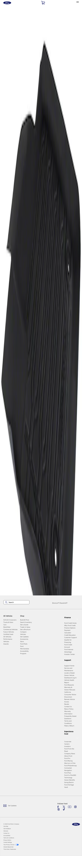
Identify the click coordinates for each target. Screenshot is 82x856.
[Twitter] (64, 807)
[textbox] (16, 602)
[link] (6, 826)
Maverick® (63, 603)
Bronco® (55, 603)
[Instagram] (75, 807)
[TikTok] (64, 809)
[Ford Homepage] (76, 824)
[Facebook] (58, 807)
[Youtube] (69, 807)
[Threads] (58, 809)
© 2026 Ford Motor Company (11, 824)
